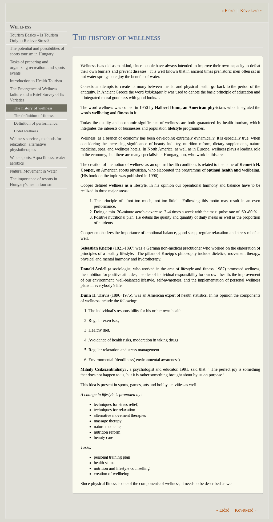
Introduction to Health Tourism (36, 81)
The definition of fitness (34, 115)
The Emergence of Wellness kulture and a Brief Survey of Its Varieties (37, 94)
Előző (228, 10)
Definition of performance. (36, 123)
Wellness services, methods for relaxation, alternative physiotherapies (35, 144)
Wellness (20, 27)
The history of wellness (33, 108)
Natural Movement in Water (33, 171)
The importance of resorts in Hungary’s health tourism (33, 182)
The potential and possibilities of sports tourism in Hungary (37, 51)
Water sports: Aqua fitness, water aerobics (37, 160)
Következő (251, 10)
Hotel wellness (26, 131)
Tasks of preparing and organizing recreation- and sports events (37, 67)
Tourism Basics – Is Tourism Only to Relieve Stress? (34, 38)
